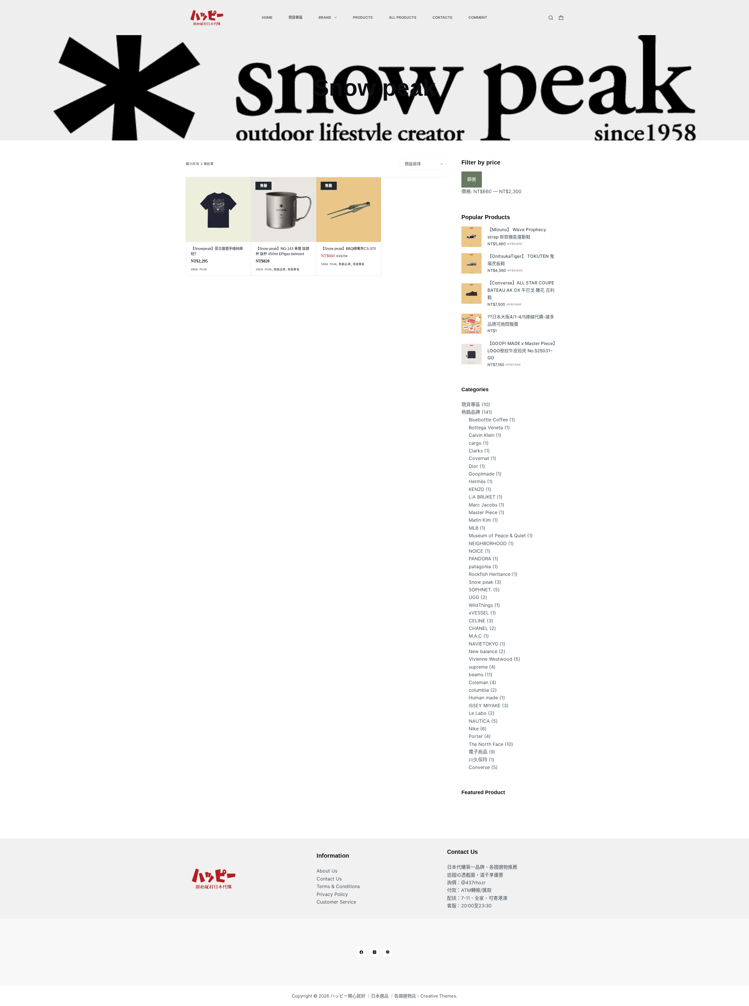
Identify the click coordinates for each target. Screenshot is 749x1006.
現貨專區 (295, 17)
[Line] (387, 952)
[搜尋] (551, 18)
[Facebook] (361, 952)
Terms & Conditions (338, 886)
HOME (267, 17)
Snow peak (199, 269)
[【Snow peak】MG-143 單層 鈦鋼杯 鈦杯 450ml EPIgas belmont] (283, 209)
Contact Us (329, 879)
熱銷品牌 (280, 269)
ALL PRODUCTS (402, 17)
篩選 (471, 179)
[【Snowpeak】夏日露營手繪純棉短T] (218, 209)
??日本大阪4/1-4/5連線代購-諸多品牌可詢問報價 (520, 320)
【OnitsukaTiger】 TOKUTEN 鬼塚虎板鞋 (520, 259)
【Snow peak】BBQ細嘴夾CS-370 (348, 249)
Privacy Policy (332, 894)
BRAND (325, 17)
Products (363, 17)
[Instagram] (374, 952)
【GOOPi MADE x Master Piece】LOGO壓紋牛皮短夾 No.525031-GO (521, 351)
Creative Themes (438, 996)
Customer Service (336, 902)
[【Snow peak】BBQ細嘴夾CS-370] (348, 209)
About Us (327, 871)
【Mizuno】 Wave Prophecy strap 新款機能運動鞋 (516, 233)
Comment (477, 17)
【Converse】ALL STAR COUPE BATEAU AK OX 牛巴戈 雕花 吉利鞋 (520, 290)
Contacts (442, 17)
